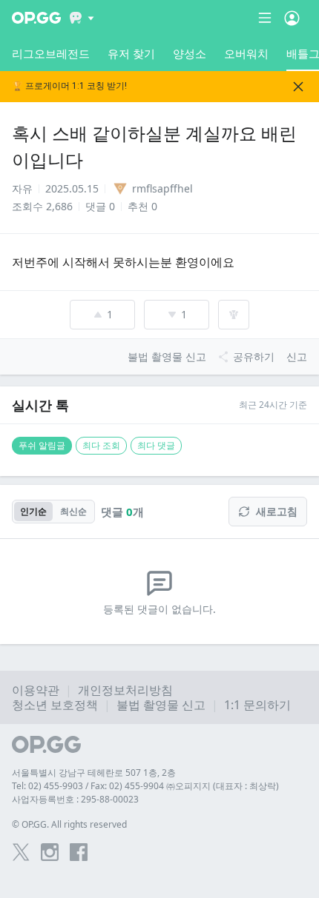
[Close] (298, 87)
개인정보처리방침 (125, 690)
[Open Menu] (292, 18)
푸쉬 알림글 (42, 445)
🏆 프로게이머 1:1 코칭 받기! (69, 86)
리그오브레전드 (51, 53)
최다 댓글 (156, 445)
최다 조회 (101, 445)
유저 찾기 (131, 53)
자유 (22, 188)
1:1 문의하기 (257, 705)
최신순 (73, 511)
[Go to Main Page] (36, 18)
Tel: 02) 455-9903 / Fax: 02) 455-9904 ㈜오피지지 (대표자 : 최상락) (145, 786)
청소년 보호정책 (55, 705)
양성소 (189, 53)
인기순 (33, 511)
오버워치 (246, 53)
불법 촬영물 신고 (160, 705)
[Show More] (82, 18)
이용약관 (35, 690)
